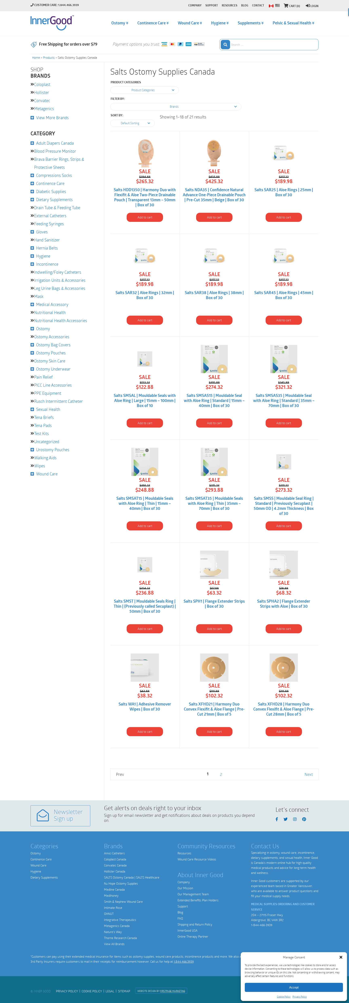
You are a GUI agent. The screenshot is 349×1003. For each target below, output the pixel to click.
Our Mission (185, 888)
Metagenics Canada (117, 926)
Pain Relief (43, 377)
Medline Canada (114, 889)
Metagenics (44, 108)
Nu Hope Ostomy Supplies (121, 883)
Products (49, 57)
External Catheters (50, 215)
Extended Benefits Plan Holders (198, 900)
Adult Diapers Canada (55, 143)
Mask (38, 296)
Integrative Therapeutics (120, 920)
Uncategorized (46, 441)
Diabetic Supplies (51, 191)
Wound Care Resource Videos (197, 859)
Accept (294, 987)
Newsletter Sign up (68, 815)
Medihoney (111, 895)
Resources (184, 853)
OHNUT (109, 914)
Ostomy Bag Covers (53, 344)
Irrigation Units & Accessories (59, 280)
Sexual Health (48, 409)
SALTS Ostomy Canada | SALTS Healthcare (131, 877)
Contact (258, 5)
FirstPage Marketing (172, 991)
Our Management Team (193, 894)
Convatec (42, 100)
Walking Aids (45, 457)
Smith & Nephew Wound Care (123, 902)
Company (184, 882)
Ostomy (43, 328)
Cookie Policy (283, 996)
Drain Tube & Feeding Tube (57, 207)
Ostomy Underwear (53, 369)
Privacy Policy (299, 996)
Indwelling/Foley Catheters (57, 272)
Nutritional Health (50, 312)
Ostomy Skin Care (49, 360)
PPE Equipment (47, 393)
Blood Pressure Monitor (55, 151)
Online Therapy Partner (193, 936)
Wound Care (47, 473)
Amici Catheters (114, 853)
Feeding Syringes (49, 223)
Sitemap (124, 991)
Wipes (39, 465)
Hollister (41, 92)
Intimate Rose (113, 908)
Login (314, 6)
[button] (341, 957)
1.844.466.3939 (183, 961)
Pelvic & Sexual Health (292, 23)
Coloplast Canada (115, 859)
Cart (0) (294, 6)
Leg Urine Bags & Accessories (59, 288)
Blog (180, 912)
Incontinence (47, 264)
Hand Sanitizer (47, 239)
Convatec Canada (115, 865)
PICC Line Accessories (53, 385)
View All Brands (114, 944)
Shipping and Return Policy (195, 924)
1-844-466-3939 (261, 925)
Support (183, 906)
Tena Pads (43, 425)
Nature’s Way (113, 932)
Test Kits (41, 433)
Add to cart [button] (145, 217)
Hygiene (43, 256)
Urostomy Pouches (52, 449)
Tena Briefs (44, 417)
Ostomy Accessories (51, 336)
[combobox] (269, 44)
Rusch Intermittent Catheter (58, 401)
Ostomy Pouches (51, 352)
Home (36, 57)
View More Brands (52, 117)
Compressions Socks (54, 175)
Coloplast (42, 84)
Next (309, 774)
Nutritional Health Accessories (60, 320)
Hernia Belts (47, 247)
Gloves (42, 231)
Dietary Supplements (54, 199)
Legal (110, 991)
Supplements (249, 23)
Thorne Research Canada (120, 938)
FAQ (180, 918)
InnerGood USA (188, 930)
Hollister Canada (114, 871)
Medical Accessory (52, 304)
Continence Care (50, 183)
